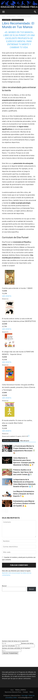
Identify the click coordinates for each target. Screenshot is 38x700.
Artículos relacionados (10, 441)
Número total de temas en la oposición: (15, 641)
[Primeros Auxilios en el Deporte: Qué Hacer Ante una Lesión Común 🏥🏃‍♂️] (7, 472)
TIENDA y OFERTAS (20, 690)
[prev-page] (3, 511)
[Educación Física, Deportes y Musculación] (19, 5)
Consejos (25, 692)
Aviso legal (25, 695)
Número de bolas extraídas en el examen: (16, 648)
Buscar (4, 586)
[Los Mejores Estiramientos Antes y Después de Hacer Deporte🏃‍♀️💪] (7, 493)
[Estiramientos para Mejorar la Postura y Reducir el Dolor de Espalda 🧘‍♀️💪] (7, 503)
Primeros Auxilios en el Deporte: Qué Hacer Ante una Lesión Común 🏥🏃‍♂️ (23, 472)
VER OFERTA (6, 296)
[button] (3, 12)
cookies (15, 697)
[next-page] (6, 511)
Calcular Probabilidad (10, 653)
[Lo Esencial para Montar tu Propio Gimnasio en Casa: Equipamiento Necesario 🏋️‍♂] (7, 448)
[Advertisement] (19, 615)
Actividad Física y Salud (23, 16)
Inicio (3, 16)
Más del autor (24, 441)
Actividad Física (11, 16)
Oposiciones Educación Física (13, 692)
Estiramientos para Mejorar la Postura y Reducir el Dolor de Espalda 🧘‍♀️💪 (24, 503)
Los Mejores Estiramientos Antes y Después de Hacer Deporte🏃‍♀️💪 (23, 493)
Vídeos (31, 692)
